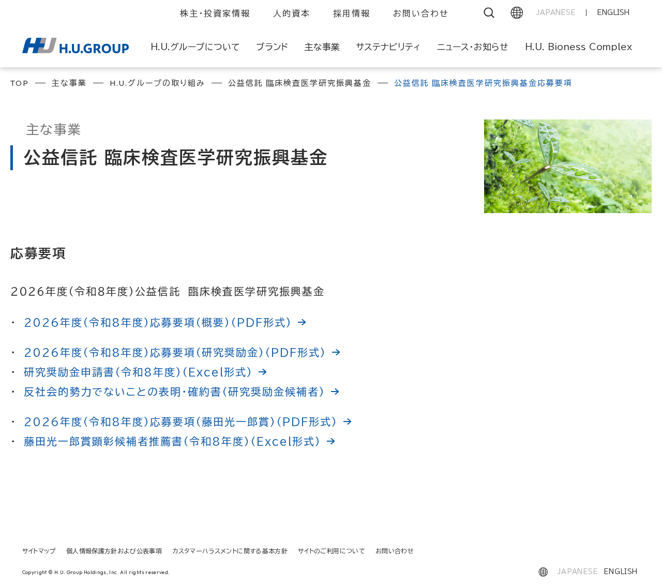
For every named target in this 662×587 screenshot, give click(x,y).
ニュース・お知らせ (472, 46)
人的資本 (291, 13)
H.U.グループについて (195, 46)
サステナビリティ (388, 46)
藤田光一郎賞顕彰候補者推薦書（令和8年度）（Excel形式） (172, 441)
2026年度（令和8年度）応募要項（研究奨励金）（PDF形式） (175, 352)
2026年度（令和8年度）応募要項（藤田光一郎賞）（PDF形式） (181, 421)
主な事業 (322, 46)
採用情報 (351, 13)
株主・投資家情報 (215, 13)
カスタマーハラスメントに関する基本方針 (230, 551)
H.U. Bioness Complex (578, 46)
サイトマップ (39, 551)
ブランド (272, 46)
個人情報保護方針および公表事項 (114, 551)
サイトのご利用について (331, 551)
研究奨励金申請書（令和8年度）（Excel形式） (138, 372)
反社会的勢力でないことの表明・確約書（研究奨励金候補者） (174, 391)
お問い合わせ (421, 13)
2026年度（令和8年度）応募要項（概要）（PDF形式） (158, 322)
